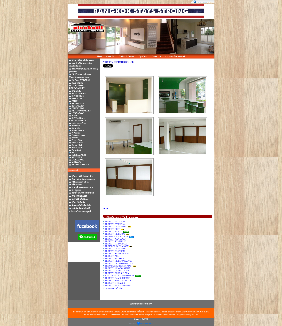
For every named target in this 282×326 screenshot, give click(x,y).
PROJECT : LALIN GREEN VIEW (119, 263)
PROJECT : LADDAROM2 (116, 227)
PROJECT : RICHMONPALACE (118, 261)
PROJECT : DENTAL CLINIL (117, 271)
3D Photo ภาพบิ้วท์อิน (114, 288)
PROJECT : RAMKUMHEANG (118, 285)
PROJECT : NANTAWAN (115, 239)
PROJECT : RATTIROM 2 (115, 222)
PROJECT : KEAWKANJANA (118, 268)
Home (99, 56)
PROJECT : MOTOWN (114, 258)
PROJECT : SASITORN (115, 251)
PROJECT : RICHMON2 (115, 234)
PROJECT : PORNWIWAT (116, 244)
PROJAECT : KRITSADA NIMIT (119, 266)
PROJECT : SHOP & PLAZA (117, 273)
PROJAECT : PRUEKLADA (117, 236)
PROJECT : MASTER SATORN (118, 280)
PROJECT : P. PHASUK (115, 283)
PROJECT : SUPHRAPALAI (117, 253)
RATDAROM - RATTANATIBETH (119, 276)
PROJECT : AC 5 (112, 256)
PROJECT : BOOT (112, 229)
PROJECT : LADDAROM (115, 249)
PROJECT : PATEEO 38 (115, 224)
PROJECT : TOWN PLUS (115, 241)
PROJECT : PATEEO (114, 231)
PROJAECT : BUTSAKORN (117, 246)
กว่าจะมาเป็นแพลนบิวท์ (175, 56)
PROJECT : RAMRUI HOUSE (118, 278)
